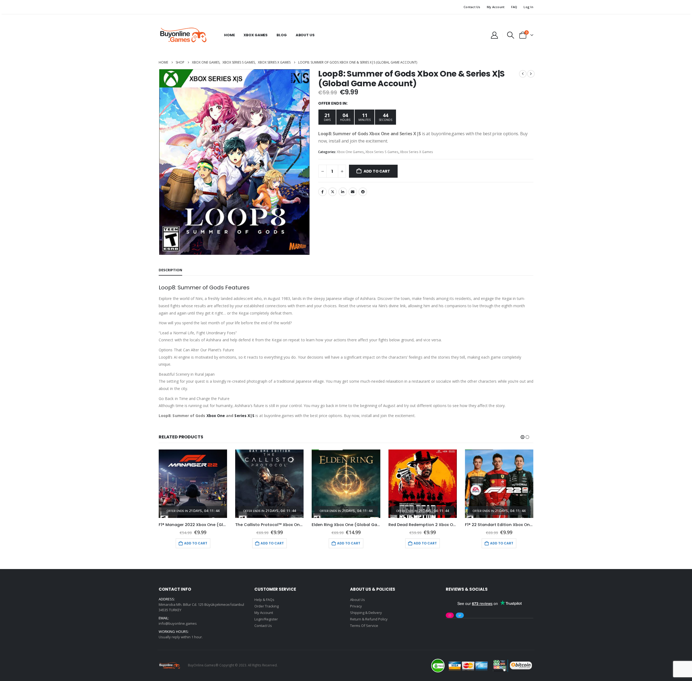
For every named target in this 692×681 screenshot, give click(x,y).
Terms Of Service (364, 625)
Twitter (332, 191)
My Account (496, 7)
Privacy (356, 606)
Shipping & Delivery (366, 612)
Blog (282, 35)
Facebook (322, 191)
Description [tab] (170, 269)
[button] (511, 35)
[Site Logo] (183, 35)
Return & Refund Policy (369, 619)
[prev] (523, 74)
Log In (528, 7)
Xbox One (216, 415)
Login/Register (266, 619)
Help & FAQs (264, 599)
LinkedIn (342, 191)
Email (352, 191)
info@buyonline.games (178, 623)
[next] (531, 74)
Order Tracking (266, 606)
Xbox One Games (350, 152)
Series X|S (244, 415)
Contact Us (472, 7)
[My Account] (494, 35)
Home (229, 35)
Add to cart (377, 171)
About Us (305, 35)
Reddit (362, 191)
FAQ (514, 7)
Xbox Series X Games (416, 152)
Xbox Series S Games (381, 152)
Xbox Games (256, 35)
